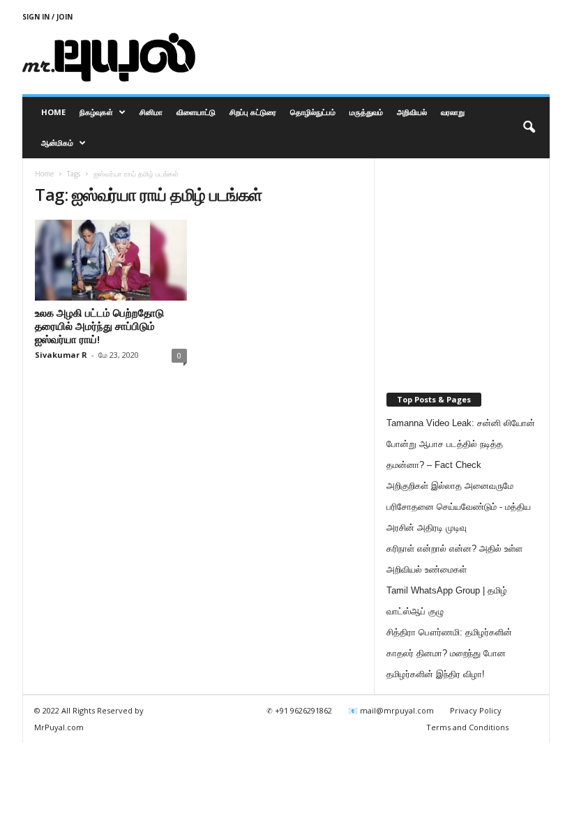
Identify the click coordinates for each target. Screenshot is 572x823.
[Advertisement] (372, 57)
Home (53, 112)
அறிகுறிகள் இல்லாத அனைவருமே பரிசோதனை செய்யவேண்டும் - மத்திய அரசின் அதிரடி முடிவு (458, 507)
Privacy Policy (476, 710)
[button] (528, 127)
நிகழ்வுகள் (96, 112)
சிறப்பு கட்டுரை (252, 112)
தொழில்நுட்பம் (313, 112)
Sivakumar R (61, 354)
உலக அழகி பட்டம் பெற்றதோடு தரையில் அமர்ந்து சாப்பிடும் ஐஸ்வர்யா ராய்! (99, 325)
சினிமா (151, 112)
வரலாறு (453, 112)
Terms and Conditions (467, 727)
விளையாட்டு (196, 112)
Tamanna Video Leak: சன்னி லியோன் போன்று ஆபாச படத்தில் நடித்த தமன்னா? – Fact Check (460, 444)
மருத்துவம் (366, 112)
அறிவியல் (412, 112)
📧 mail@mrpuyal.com (391, 710)
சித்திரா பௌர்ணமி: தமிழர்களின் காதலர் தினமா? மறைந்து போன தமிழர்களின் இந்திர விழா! (449, 653)
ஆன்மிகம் (57, 142)
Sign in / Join (47, 17)
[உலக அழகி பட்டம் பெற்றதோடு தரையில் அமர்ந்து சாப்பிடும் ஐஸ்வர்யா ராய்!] (111, 260)
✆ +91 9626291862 (299, 710)
